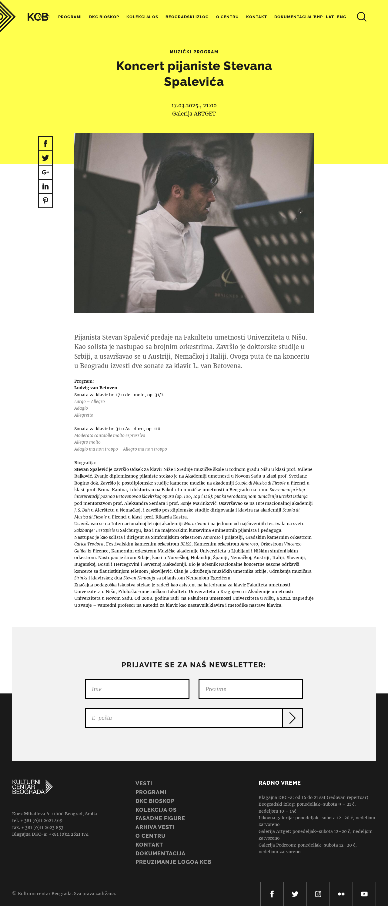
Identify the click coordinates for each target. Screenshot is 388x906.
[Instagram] (318, 894)
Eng (341, 17)
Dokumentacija (160, 853)
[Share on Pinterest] (45, 201)
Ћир (318, 17)
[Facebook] (272, 894)
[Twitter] (295, 894)
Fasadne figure (160, 818)
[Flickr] (341, 894)
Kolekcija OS (142, 17)
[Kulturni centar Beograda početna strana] (24, 17)
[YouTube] (364, 894)
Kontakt (256, 17)
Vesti (143, 783)
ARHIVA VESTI (155, 827)
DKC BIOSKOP (155, 801)
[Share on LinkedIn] (45, 187)
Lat (330, 17)
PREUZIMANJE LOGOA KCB (173, 862)
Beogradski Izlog (187, 17)
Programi (70, 17)
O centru (227, 17)
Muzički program (194, 51)
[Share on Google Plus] (45, 173)
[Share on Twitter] (45, 158)
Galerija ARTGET (194, 113)
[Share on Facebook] (45, 143)
